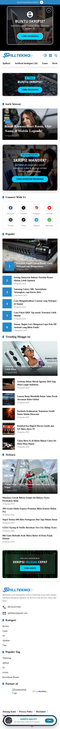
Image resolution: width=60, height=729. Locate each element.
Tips (4, 645)
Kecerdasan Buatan (10, 677)
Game (8, 122)
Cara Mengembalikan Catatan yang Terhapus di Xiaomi (35, 302)
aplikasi (5, 663)
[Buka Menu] (50, 55)
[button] (45, 55)
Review (5, 626)
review (5, 672)
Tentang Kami (9, 712)
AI (3, 636)
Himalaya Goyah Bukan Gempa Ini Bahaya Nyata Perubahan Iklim (25, 499)
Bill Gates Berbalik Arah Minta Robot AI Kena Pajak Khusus (27, 537)
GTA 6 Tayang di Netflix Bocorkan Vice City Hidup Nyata (29, 527)
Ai (3, 667)
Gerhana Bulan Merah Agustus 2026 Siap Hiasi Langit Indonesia (36, 383)
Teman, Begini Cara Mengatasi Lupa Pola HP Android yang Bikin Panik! (35, 326)
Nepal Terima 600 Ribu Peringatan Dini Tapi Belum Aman (29, 519)
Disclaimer (41, 712)
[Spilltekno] (17, 55)
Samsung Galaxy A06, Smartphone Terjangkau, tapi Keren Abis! (30, 290)
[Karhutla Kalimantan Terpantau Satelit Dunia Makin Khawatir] (8, 414)
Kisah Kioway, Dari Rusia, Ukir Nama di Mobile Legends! (28, 128)
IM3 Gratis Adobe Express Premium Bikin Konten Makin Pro (29, 510)
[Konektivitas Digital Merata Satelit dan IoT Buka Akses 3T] (8, 429)
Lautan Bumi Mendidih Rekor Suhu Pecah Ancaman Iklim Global (37, 398)
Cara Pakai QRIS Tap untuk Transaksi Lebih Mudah (35, 314)
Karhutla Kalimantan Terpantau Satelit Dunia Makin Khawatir (36, 412)
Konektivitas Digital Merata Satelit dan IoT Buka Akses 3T (35, 427)
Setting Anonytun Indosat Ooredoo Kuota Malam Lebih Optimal (33, 279)
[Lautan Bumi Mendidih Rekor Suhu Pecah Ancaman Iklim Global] (8, 399)
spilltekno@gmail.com (17, 613)
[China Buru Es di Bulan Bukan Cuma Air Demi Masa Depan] (8, 443)
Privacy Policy (26, 712)
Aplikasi (6, 640)
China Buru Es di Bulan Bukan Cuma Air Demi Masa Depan (36, 442)
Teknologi (6, 658)
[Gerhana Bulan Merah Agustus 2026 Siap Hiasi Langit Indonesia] (8, 384)
